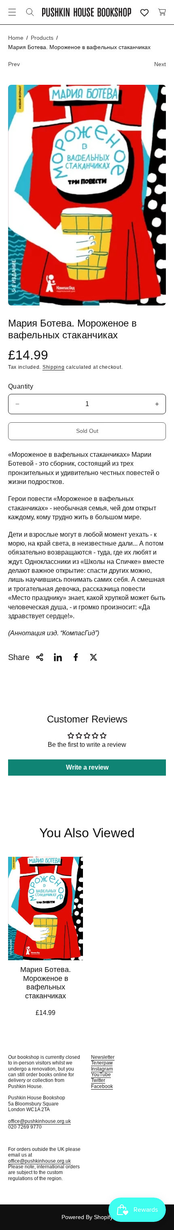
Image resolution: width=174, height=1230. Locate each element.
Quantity (20, 386)
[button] (12, 12)
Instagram (102, 1069)
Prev (14, 64)
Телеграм (101, 1063)
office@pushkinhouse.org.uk (39, 1121)
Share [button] (19, 657)
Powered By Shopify (87, 1217)
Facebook (102, 1086)
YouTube (101, 1074)
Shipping (53, 367)
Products (42, 37)
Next (160, 64)
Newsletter (103, 1057)
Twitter (98, 1080)
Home (15, 37)
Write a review (87, 767)
